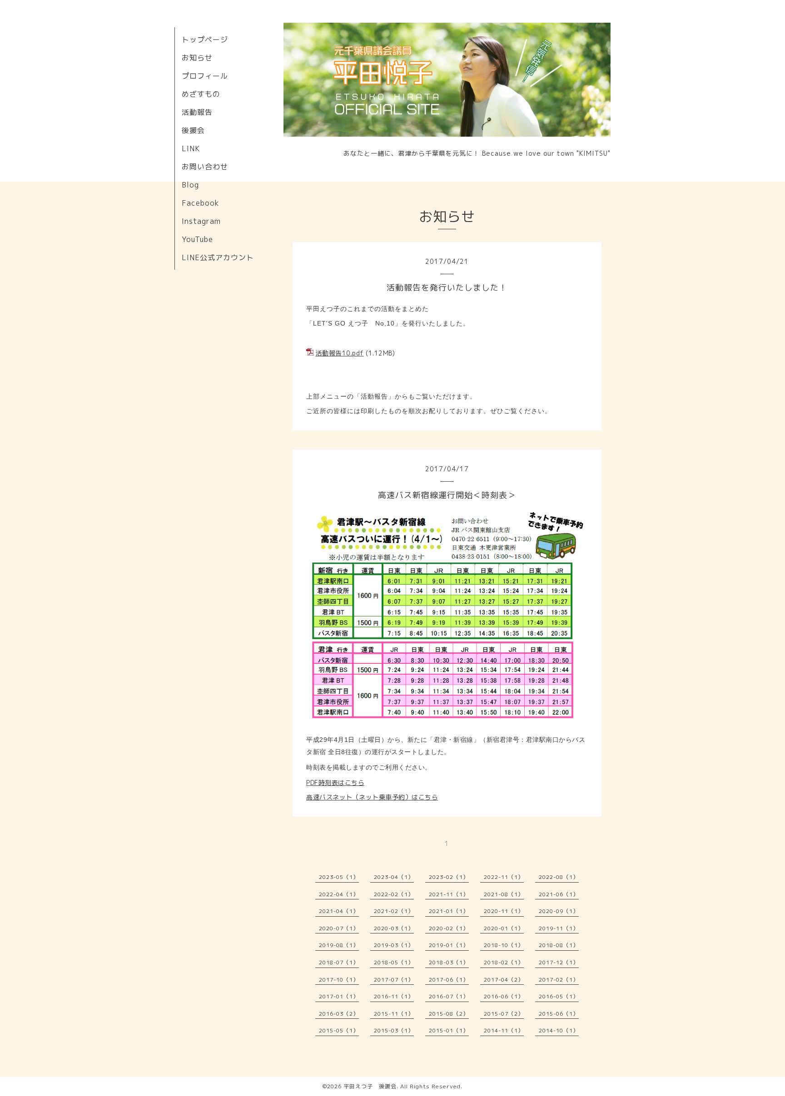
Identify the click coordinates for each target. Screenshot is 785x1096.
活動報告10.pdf (340, 353)
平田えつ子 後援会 (370, 1086)
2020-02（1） (449, 928)
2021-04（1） (339, 911)
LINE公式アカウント (218, 257)
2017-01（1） (339, 996)
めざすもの (201, 94)
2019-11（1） (559, 928)
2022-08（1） (559, 877)
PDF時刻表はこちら (335, 782)
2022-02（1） (394, 894)
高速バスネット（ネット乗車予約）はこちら (372, 797)
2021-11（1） (449, 894)
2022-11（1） (504, 877)
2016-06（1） (504, 996)
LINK (191, 148)
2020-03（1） (394, 928)
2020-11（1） (504, 911)
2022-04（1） (339, 894)
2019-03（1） (394, 945)
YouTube (197, 239)
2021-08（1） (504, 894)
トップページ (205, 39)
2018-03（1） (449, 962)
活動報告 (197, 112)
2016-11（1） (394, 996)
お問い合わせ (205, 167)
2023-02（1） (449, 877)
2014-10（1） (559, 1030)
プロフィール (205, 76)
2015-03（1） (394, 1030)
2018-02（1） (504, 962)
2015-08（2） (449, 1013)
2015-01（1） (449, 1030)
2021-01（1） (449, 911)
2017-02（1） (559, 979)
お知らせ (197, 58)
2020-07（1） (339, 928)
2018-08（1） (559, 945)
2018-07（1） (339, 962)
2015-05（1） (339, 1030)
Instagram (201, 221)
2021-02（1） (394, 911)
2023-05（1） (339, 877)
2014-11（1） (504, 1030)
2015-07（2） (504, 1013)
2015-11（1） (394, 1013)
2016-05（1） (559, 996)
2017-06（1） (449, 979)
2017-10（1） (339, 979)
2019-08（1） (339, 945)
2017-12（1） (559, 962)
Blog (190, 185)
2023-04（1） (394, 877)
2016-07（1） (449, 996)
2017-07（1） (394, 979)
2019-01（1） (449, 945)
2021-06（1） (559, 894)
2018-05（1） (394, 962)
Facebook (200, 203)
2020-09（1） (559, 911)
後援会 (193, 130)
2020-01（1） (504, 928)
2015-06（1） (559, 1013)
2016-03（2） (339, 1013)
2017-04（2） (504, 979)
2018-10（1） (504, 945)
